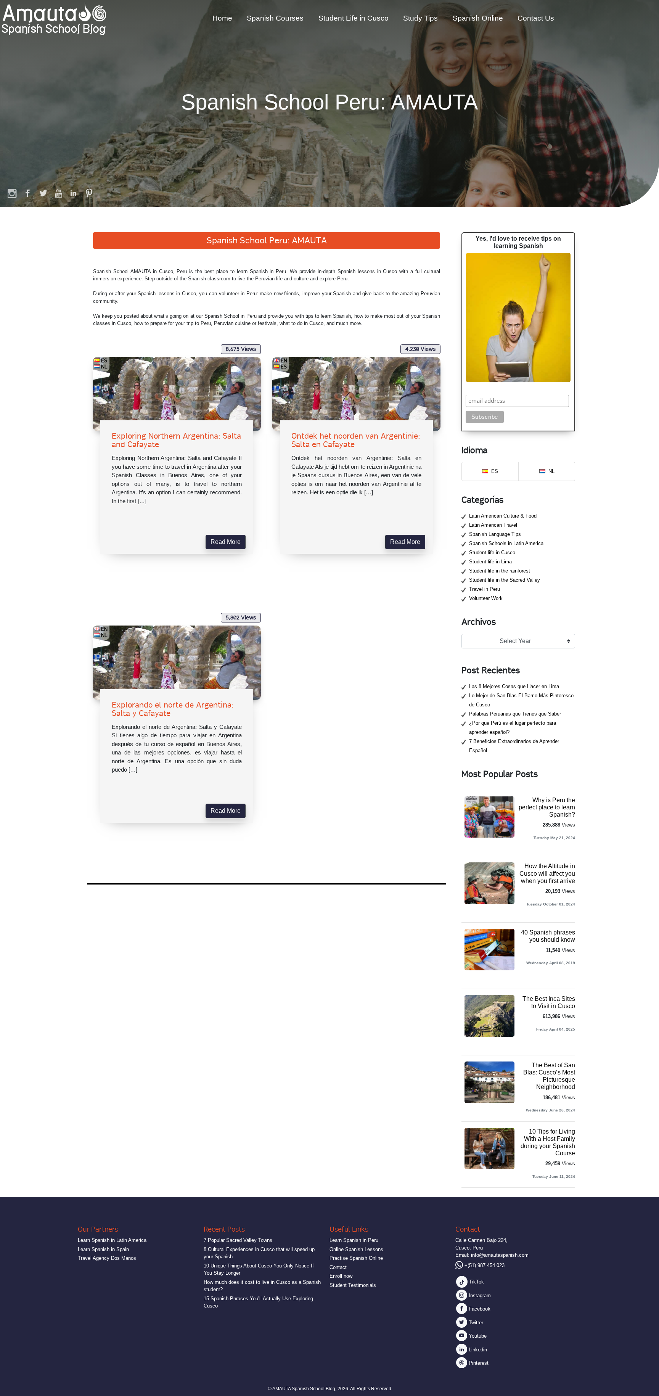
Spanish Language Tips (495, 534)
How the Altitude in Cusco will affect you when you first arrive (547, 873)
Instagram (479, 1295)
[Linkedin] (74, 193)
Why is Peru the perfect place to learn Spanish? (547, 807)
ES (104, 360)
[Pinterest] (89, 193)
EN (284, 360)
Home (222, 18)
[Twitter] (43, 193)
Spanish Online (478, 18)
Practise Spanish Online (356, 1258)
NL (104, 366)
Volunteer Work (486, 598)
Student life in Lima (490, 562)
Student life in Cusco (492, 552)
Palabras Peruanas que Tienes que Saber (515, 714)
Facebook (478, 1309)
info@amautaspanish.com (500, 1255)
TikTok (476, 1282)
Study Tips (420, 18)
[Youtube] (58, 193)
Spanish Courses (275, 18)
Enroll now (341, 1276)
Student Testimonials (353, 1285)
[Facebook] (28, 193)
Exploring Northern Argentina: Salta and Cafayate (176, 440)
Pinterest (478, 1363)
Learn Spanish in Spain (103, 1249)
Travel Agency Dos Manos (107, 1258)
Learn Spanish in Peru (354, 1240)
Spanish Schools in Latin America (506, 543)
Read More (226, 542)
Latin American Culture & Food (503, 516)
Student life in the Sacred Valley (504, 580)
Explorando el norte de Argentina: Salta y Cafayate (173, 709)
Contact (338, 1267)
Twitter (475, 1322)
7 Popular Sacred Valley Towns (238, 1240)
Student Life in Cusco (353, 18)
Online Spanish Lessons (356, 1249)
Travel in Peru (484, 589)
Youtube (477, 1336)
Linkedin (477, 1350)
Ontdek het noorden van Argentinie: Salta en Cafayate (355, 440)
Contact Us (536, 18)
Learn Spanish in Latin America (112, 1240)
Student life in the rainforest (499, 571)
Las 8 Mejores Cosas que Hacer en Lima (514, 686)
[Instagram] (13, 193)
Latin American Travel (493, 525)
